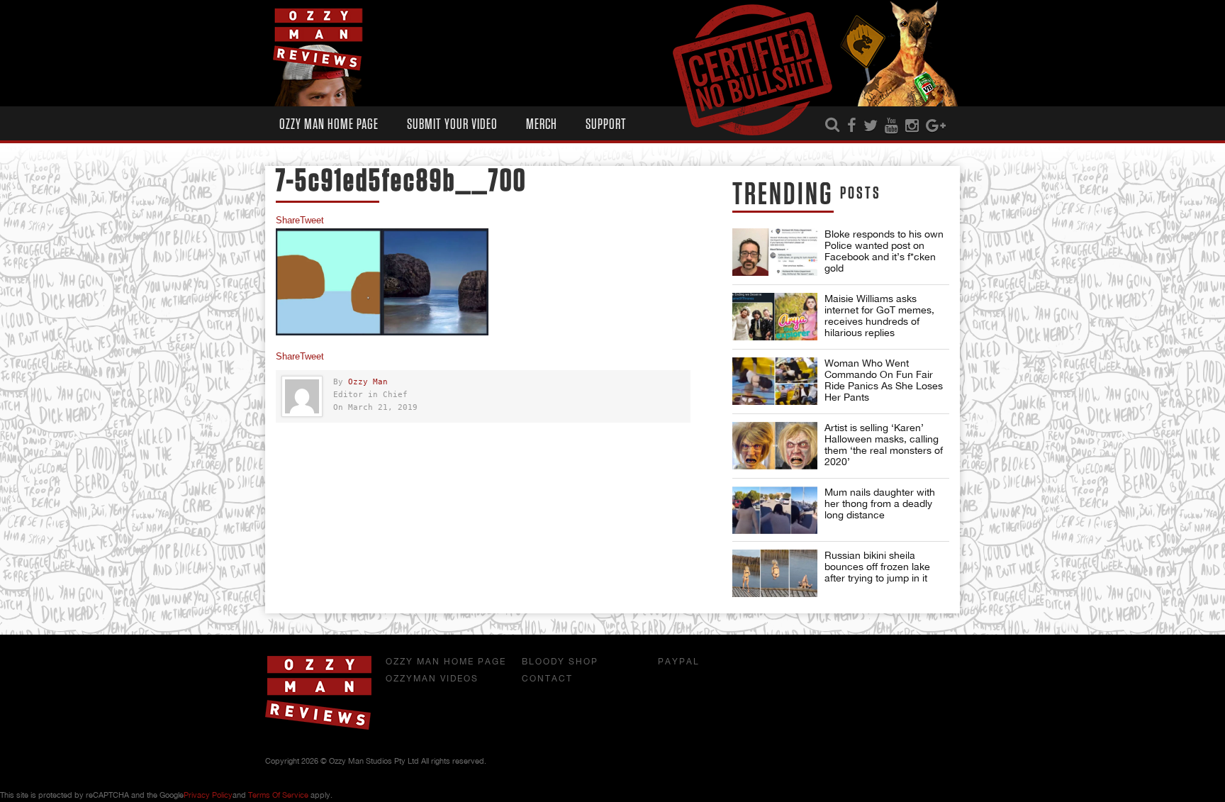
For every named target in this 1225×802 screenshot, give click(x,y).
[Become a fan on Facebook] (852, 126)
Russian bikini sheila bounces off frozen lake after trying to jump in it (877, 567)
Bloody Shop (560, 662)
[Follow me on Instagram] (912, 126)
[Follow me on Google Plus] (935, 126)
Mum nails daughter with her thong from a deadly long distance (879, 503)
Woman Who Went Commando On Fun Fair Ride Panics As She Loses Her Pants (883, 380)
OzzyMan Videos (432, 679)
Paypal (679, 662)
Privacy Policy (208, 795)
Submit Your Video (452, 124)
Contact (547, 679)
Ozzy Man (368, 381)
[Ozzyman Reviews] (318, 727)
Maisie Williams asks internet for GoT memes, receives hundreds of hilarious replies (879, 315)
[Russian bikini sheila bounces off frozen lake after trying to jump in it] (774, 573)
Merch (541, 124)
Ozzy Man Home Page (329, 124)
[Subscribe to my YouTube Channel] (891, 126)
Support (606, 124)
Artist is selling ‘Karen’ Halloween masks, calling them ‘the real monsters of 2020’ (883, 444)
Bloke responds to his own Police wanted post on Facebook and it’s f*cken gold (884, 251)
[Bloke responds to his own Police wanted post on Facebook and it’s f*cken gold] (774, 252)
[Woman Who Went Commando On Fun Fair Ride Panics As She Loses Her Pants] (774, 381)
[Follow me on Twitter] (870, 126)
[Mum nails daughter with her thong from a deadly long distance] (774, 510)
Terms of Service (278, 795)
